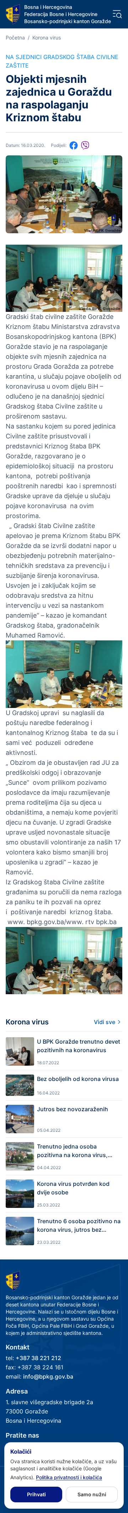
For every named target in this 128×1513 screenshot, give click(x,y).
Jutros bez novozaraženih (72, 1109)
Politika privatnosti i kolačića (69, 1477)
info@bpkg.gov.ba (48, 1376)
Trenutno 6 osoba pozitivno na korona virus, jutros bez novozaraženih (79, 1226)
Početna (15, 37)
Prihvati (36, 1494)
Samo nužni (92, 1494)
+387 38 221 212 (38, 1358)
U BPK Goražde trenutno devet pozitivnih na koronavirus (78, 1046)
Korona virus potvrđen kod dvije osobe (73, 1188)
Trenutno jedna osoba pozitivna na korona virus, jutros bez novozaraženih (72, 1151)
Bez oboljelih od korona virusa (78, 1078)
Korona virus (46, 37)
